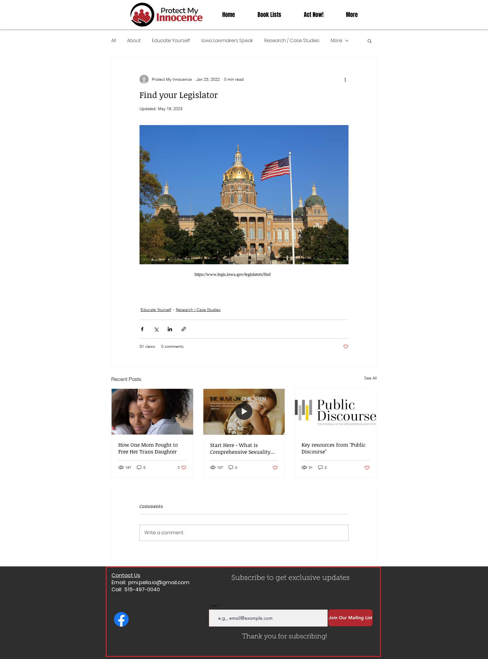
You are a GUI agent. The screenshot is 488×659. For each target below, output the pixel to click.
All (113, 41)
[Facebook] (121, 619)
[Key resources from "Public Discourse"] (335, 412)
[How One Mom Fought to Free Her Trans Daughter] (152, 412)
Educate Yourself (171, 41)
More (336, 41)
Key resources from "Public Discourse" (334, 448)
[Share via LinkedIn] (170, 329)
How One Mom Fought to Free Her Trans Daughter (148, 448)
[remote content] (244, 274)
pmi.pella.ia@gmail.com (158, 582)
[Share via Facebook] (142, 329)
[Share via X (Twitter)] (156, 329)
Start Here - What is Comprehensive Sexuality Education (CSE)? (240, 448)
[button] (369, 40)
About (134, 41)
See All (370, 378)
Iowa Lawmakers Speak (227, 41)
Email (214, 605)
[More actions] (345, 79)
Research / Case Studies (291, 41)
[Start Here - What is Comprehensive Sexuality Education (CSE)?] (244, 412)
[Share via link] (183, 329)
